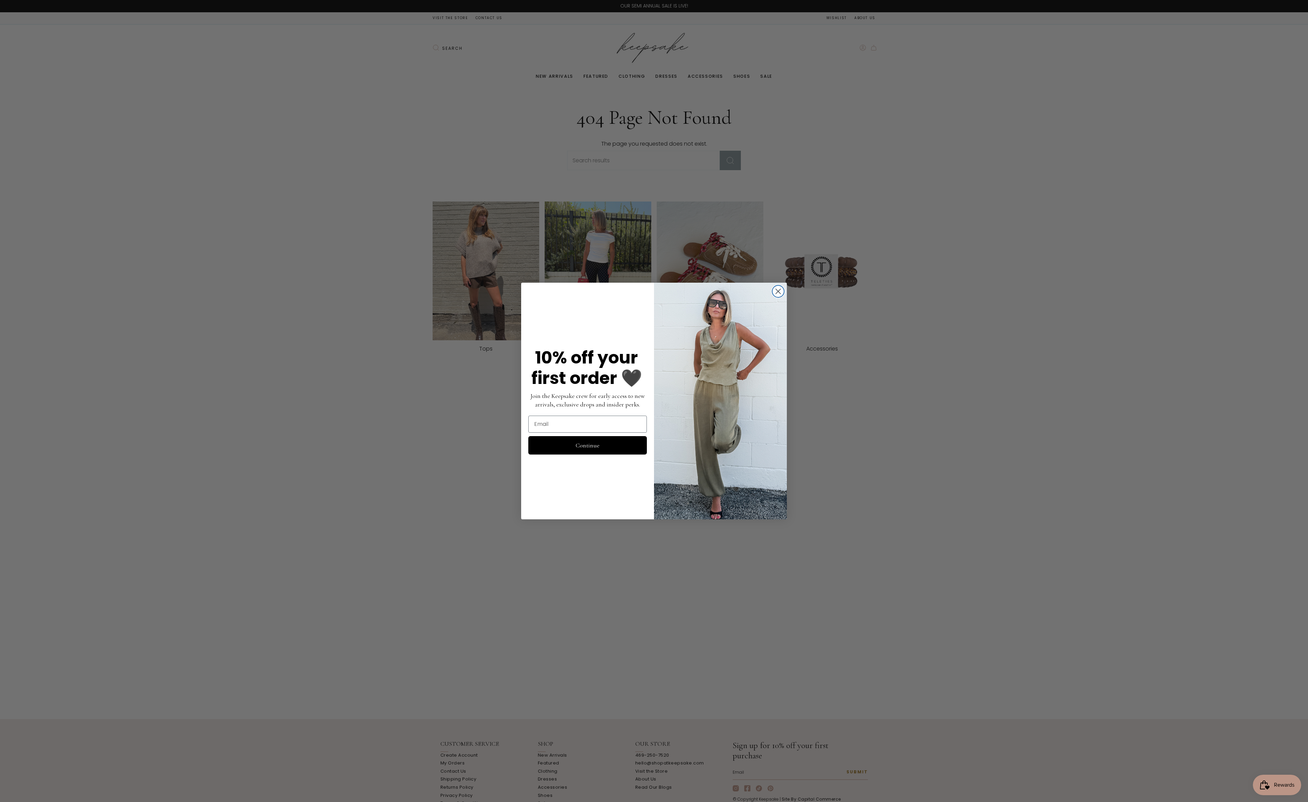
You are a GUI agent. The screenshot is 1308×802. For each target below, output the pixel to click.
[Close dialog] (778, 291)
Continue (588, 445)
